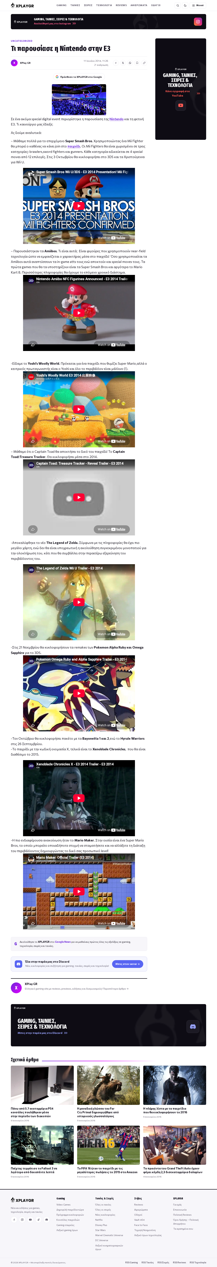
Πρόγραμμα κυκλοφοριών (70, 1214)
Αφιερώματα (141, 1209)
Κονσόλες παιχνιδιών (68, 1219)
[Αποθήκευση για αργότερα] (137, 63)
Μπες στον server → (127, 963)
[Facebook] (14, 1219)
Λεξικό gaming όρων (67, 1230)
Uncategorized (22, 41)
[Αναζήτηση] (178, 5)
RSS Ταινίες (148, 1262)
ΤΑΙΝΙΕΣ (75, 5)
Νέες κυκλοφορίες (105, 1214)
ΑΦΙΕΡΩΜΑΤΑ (139, 5)
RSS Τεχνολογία (198, 1262)
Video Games (63, 1204)
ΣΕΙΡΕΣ (88, 5)
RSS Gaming (131, 1262)
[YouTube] (30, 1219)
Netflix (99, 1219)
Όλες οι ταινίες (103, 1204)
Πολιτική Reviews (182, 1214)
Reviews (121, 5)
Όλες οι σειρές (103, 1209)
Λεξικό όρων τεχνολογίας (148, 1235)
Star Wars (100, 1230)
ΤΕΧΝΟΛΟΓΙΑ (104, 5)
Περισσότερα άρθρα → (116, 988)
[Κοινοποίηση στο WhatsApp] (130, 63)
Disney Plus (101, 1225)
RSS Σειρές (163, 1262)
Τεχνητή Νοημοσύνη (145, 1230)
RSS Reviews (179, 1262)
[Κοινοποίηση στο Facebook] (116, 63)
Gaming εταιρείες (65, 1225)
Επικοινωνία (179, 1209)
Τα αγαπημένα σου (183, 1228)
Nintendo (117, 119)
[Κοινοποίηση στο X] (123, 63)
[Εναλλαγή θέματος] (185, 5)
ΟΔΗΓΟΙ (156, 5)
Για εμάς (177, 1204)
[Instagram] (22, 1219)
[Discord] (46, 1219)
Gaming (61, 5)
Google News (63, 941)
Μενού (200, 5)
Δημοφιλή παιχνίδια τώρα (70, 1209)
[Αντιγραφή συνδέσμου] (144, 63)
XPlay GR (25, 62)
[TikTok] (38, 1219)
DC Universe (101, 1240)
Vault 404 (139, 1219)
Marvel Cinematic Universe (109, 1235)
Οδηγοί (138, 1214)
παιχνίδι (73, 146)
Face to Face (141, 1225)
